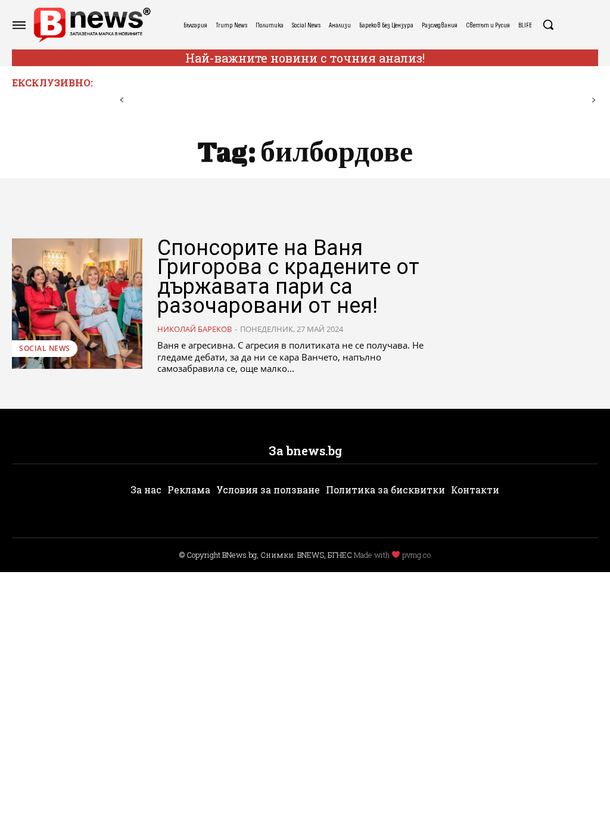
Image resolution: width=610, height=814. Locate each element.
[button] (548, 24)
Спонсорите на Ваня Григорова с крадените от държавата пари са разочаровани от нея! (288, 276)
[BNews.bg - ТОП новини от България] (91, 25)
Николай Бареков (194, 329)
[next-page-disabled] (593, 100)
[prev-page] (121, 100)
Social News (44, 348)
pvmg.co (416, 554)
